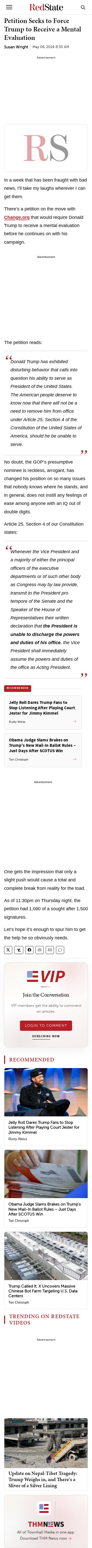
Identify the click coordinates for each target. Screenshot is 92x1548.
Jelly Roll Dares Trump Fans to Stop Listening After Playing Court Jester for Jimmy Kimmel (43, 1127)
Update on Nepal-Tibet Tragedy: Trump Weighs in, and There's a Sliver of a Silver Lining (42, 1479)
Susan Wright (16, 46)
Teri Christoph (18, 1221)
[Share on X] (8, 950)
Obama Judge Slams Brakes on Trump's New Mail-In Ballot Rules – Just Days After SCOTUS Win (44, 1209)
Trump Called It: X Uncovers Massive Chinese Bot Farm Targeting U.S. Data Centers (42, 1291)
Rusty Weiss (17, 1139)
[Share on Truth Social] (18, 950)
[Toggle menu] (9, 7)
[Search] (83, 7)
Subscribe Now (46, 1036)
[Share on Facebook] (29, 950)
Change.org (17, 217)
